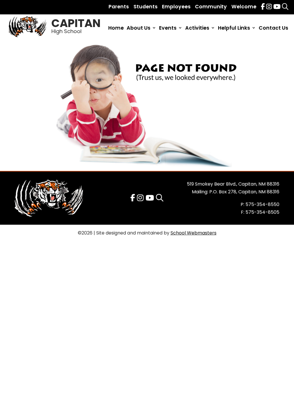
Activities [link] (197, 28)
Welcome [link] (243, 6)
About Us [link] (138, 28)
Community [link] (211, 6)
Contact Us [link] (273, 28)
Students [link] (146, 6)
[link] (263, 6)
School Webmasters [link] (193, 233)
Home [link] (116, 28)
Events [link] (168, 28)
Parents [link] (119, 6)
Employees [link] (176, 6)
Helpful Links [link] (234, 28)
